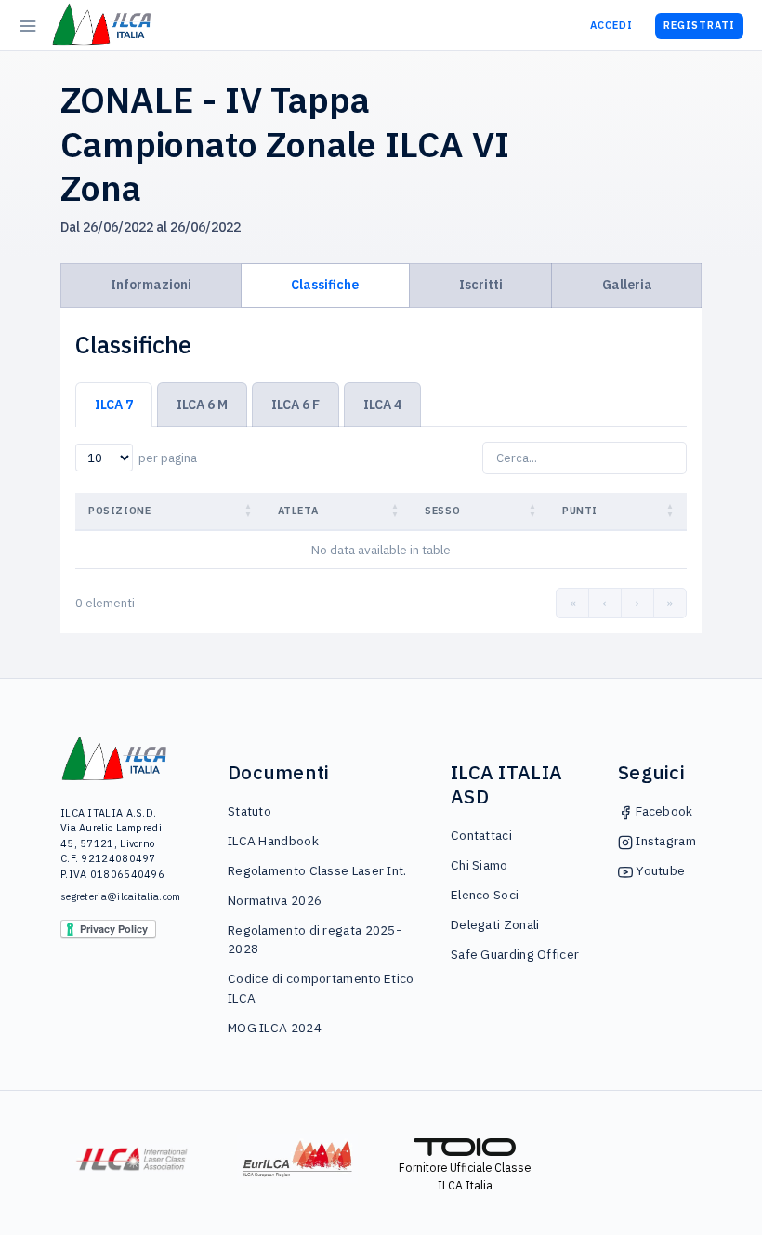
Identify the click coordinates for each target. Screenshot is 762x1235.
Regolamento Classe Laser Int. (317, 870)
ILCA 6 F (295, 404)
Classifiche (325, 284)
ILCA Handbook (273, 840)
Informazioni (151, 284)
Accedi (611, 25)
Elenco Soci (485, 894)
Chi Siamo (479, 865)
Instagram (664, 840)
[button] (250, 511)
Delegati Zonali (495, 924)
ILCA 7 (114, 404)
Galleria (627, 284)
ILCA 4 (382, 404)
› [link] (637, 603)
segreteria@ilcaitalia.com (114, 896)
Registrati (699, 25)
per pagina (167, 458)
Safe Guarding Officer (515, 954)
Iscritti (481, 284)
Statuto (249, 811)
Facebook (663, 811)
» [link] (670, 603)
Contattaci (481, 835)
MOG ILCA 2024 (275, 1027)
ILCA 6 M (202, 404)
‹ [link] (605, 603)
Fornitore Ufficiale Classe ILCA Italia (465, 1175)
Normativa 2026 (275, 900)
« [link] (573, 603)
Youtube (659, 870)
